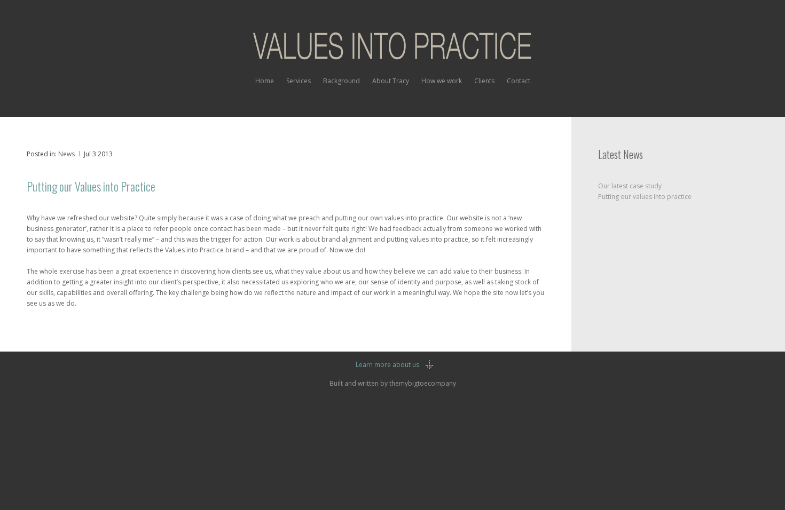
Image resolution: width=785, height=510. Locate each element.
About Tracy (390, 80)
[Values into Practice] (392, 50)
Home (264, 80)
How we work (441, 80)
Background (341, 80)
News (66, 153)
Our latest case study (630, 185)
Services (298, 80)
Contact (518, 80)
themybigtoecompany (422, 383)
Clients (484, 80)
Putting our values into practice (645, 196)
